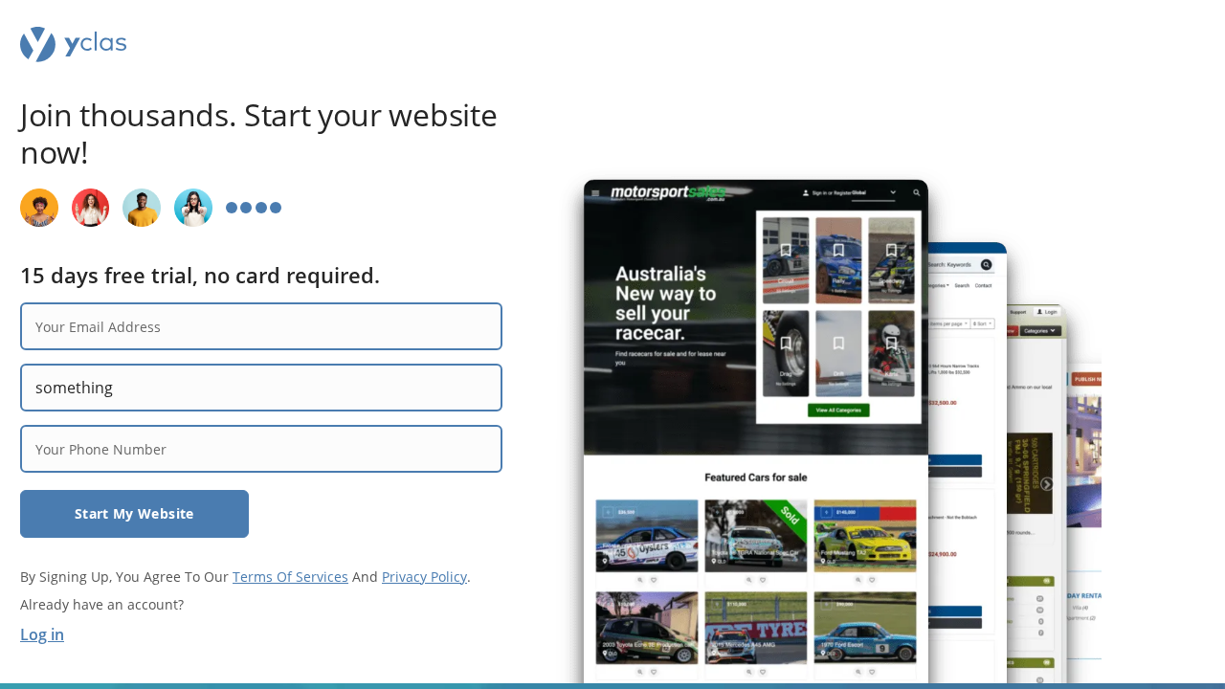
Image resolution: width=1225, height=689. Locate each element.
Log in (42, 634)
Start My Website (134, 513)
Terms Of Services (290, 576)
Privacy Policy (424, 576)
